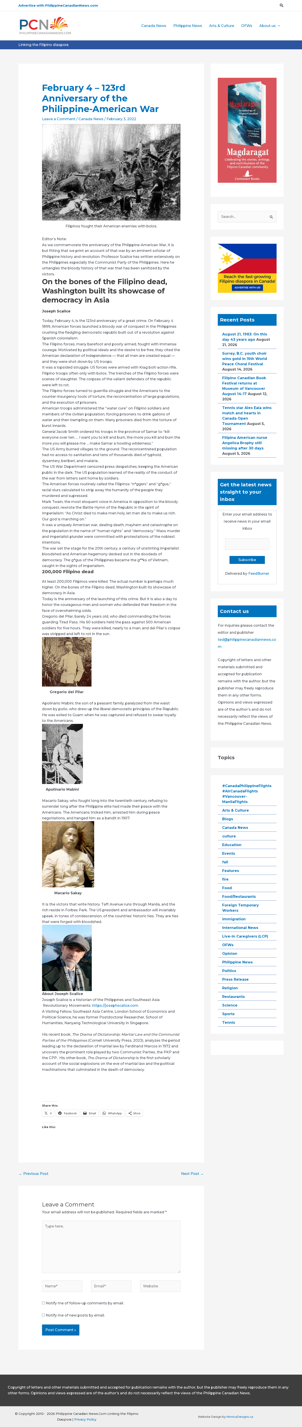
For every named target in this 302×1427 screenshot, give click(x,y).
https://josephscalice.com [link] (115, 1005)
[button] (282, 5)
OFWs (246, 26)
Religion (230, 988)
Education (231, 845)
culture (229, 836)
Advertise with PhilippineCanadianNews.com (58, 5)
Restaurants (233, 997)
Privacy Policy (85, 1419)
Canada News (153, 26)
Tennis (228, 1022)
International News (240, 928)
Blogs (227, 819)
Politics (229, 971)
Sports (228, 1014)
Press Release (235, 979)
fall (225, 862)
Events (228, 853)
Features (230, 871)
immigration (234, 919)
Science (229, 1005)
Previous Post (33, 1174)
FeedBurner (258, 573)
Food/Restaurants (239, 896)
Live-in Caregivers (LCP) (245, 936)
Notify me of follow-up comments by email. (85, 1303)
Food (227, 888)
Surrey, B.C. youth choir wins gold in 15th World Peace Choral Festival (244, 358)
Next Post (192, 1174)
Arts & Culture (221, 26)
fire (225, 879)
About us (267, 26)
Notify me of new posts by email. (75, 1315)
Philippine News (187, 26)
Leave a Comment (58, 119)
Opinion (229, 953)
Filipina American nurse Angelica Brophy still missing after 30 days (244, 443)
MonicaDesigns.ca (239, 1416)
